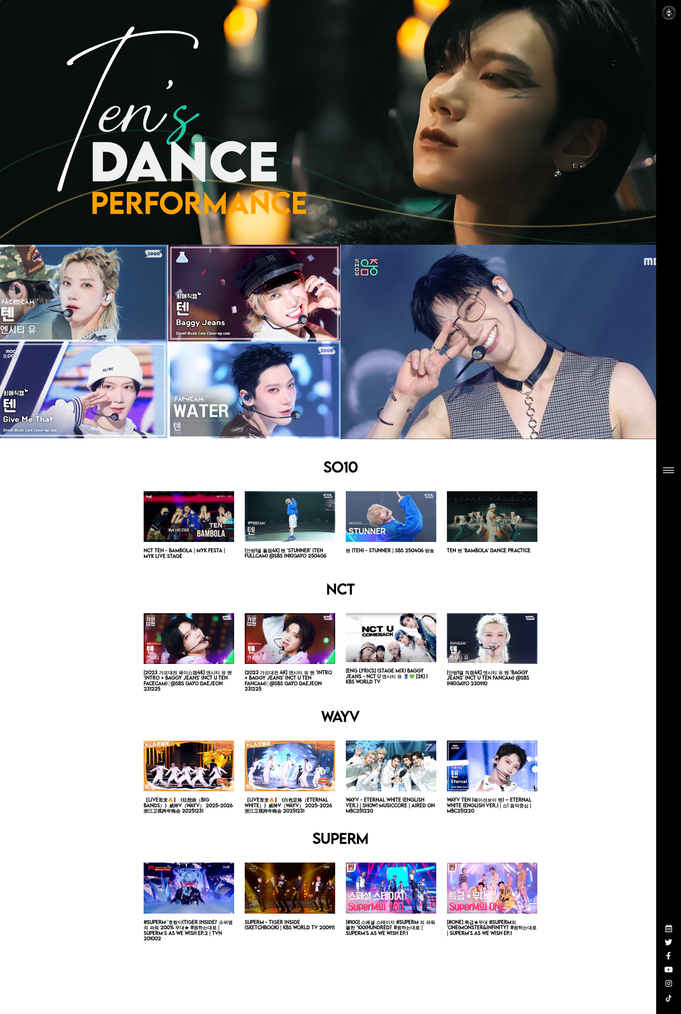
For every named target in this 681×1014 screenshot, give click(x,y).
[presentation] (158, 529)
